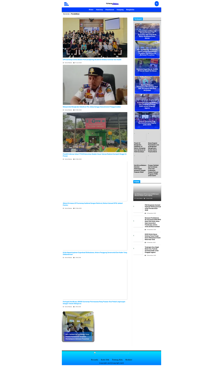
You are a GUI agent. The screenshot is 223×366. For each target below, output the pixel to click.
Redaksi (128, 359)
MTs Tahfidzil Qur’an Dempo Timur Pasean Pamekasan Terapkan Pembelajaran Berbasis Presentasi (77, 336)
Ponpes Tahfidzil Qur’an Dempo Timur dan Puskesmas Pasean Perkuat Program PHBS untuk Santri (153, 170)
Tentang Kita (117, 359)
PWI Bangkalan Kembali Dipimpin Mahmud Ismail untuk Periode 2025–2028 (153, 207)
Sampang (120, 9)
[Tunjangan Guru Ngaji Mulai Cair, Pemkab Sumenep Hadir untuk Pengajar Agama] (138, 251)
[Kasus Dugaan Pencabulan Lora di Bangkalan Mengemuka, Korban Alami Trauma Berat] (154, 137)
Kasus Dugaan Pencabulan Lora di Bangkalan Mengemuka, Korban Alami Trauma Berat (153, 147)
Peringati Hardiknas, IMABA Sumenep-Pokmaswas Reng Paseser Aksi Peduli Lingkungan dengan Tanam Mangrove (94, 302)
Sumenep (99, 9)
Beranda (66, 14)
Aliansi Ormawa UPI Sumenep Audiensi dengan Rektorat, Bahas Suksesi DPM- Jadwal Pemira (93, 204)
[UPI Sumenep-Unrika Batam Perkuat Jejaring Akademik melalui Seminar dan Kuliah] (95, 38)
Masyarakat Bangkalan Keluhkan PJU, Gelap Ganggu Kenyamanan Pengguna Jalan (92, 107)
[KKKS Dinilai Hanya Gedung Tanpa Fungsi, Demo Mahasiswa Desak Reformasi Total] (138, 238)
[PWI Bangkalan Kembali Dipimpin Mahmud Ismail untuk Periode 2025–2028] (138, 209)
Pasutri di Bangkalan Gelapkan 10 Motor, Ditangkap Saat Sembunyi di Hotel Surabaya (139, 147)
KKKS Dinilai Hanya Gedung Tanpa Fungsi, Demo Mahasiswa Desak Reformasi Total (153, 236)
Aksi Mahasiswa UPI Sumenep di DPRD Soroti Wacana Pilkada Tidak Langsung (147, 194)
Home (91, 9)
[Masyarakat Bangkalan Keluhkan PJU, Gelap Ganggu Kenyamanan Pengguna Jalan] (95, 85)
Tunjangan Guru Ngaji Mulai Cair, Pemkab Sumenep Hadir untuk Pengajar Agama (147, 105)
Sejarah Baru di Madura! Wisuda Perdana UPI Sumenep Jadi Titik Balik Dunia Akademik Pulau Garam (147, 34)
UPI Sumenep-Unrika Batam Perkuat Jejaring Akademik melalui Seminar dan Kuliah (92, 59)
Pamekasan (109, 9)
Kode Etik (105, 359)
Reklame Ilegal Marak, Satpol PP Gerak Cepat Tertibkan (147, 70)
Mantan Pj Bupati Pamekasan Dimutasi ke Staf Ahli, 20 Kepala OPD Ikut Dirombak (147, 87)
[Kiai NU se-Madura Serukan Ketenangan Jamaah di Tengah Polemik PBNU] (140, 159)
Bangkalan (130, 9)
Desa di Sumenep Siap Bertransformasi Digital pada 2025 (147, 123)
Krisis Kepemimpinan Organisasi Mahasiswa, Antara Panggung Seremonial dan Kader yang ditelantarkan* (95, 253)
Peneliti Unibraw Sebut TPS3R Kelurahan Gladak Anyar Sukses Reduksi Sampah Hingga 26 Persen (94, 155)
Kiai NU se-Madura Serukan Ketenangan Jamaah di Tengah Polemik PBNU (140, 168)
